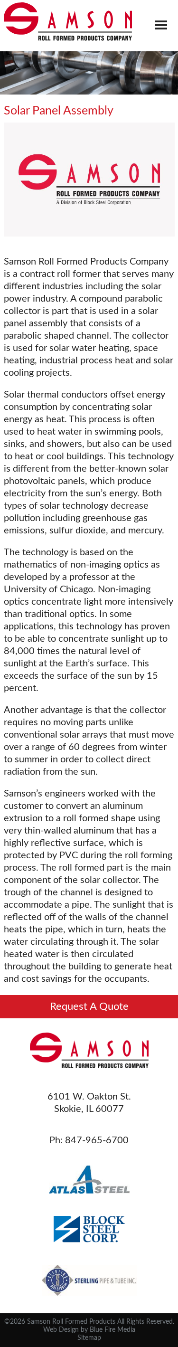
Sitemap (89, 1338)
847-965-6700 (97, 1140)
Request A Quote (89, 1006)
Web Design (61, 1330)
